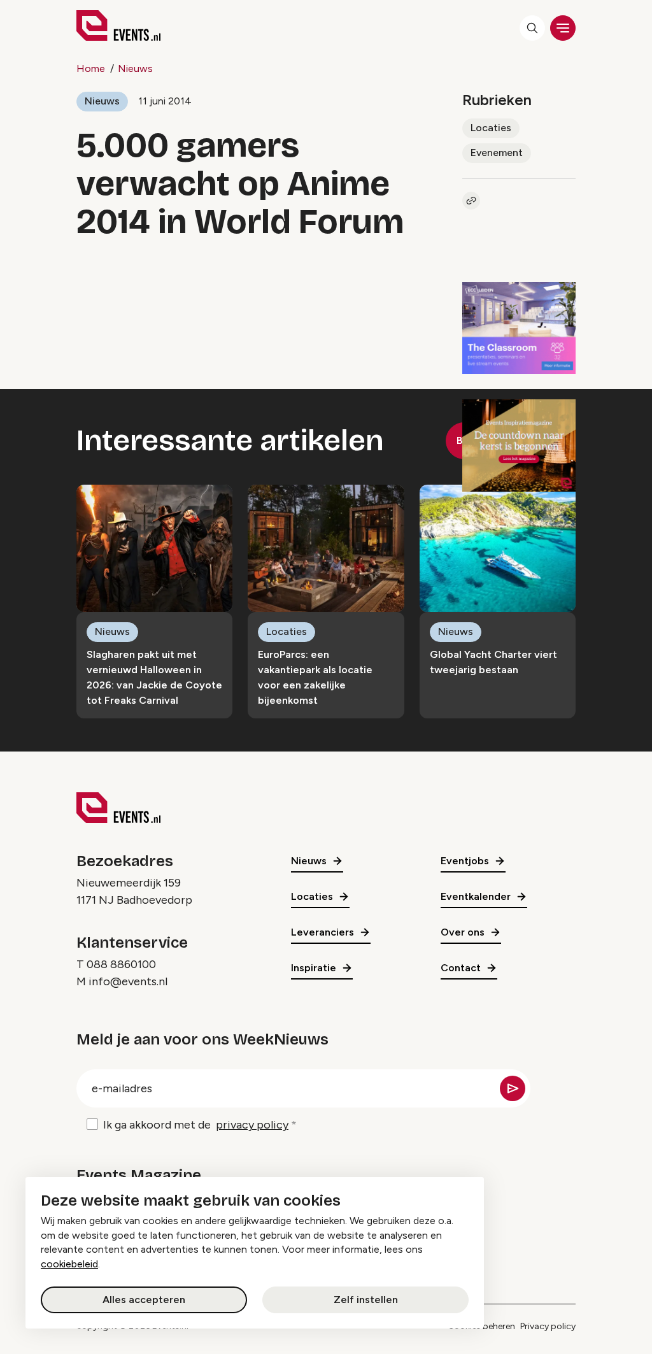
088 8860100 (121, 964)
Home (90, 68)
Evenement (497, 152)
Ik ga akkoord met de (195, 1125)
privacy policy (252, 1125)
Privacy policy (548, 1326)
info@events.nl (128, 981)
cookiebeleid (69, 1264)
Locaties (491, 128)
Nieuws (135, 68)
